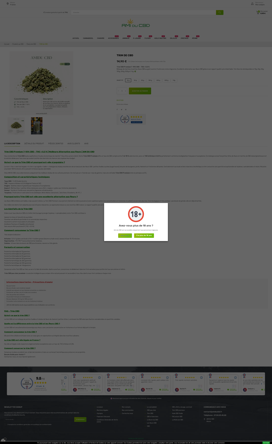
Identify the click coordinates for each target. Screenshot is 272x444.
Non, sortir (125, 235)
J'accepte (266, 443)
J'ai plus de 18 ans (144, 235)
